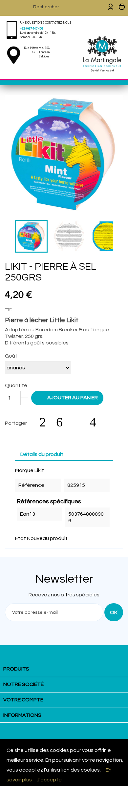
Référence (31, 485)
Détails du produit (41, 454)
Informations (22, 715)
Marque (24, 470)
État (20, 538)
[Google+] (79, 422)
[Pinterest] (96, 422)
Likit (39, 470)
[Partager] (46, 422)
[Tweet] (62, 422)
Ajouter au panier (68, 397)
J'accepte (49, 779)
